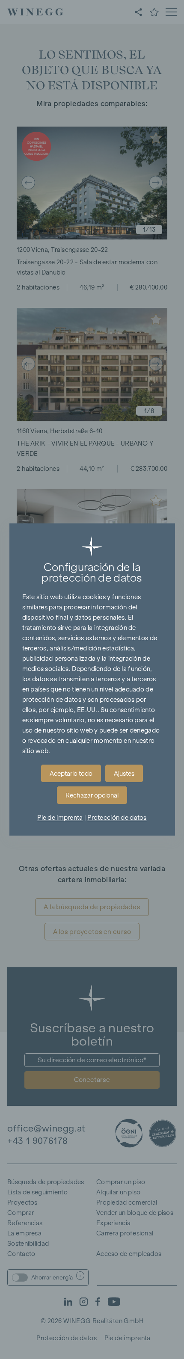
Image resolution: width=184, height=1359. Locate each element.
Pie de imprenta (60, 817)
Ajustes (124, 773)
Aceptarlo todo (71, 773)
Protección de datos (116, 817)
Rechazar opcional (92, 795)
